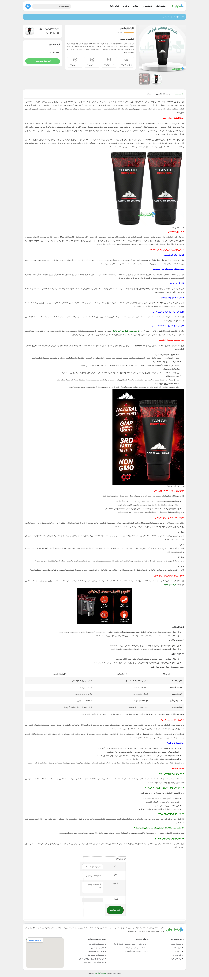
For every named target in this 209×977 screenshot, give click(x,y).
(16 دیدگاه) (119, 32)
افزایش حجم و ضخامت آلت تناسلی (126, 331)
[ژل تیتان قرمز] (162, 48)
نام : (115, 866)
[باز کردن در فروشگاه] (143, 6)
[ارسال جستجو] (28, 6)
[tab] (179, 94)
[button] (58, 33)
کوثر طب (171, 743)
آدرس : (115, 883)
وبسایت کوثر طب (100, 973)
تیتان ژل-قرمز (120, 859)
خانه (182, 17)
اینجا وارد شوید (170, 584)
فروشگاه (176, 17)
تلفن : (115, 875)
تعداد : (115, 899)
